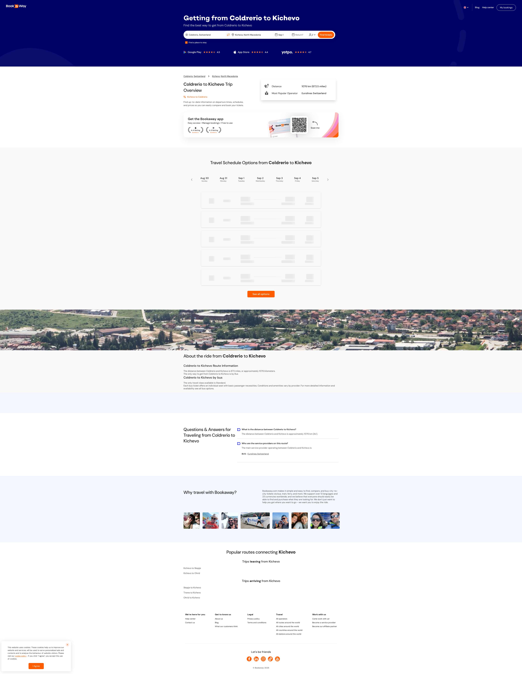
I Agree (36, 666)
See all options (261, 294)
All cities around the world (287, 626)
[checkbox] (186, 42)
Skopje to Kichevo (192, 587)
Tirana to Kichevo (192, 592)
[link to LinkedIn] (256, 658)
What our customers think (226, 626)
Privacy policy (253, 619)
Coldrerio (188, 76)
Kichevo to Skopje (192, 568)
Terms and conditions (256, 622)
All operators (281, 619)
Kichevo (216, 76)
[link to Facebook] (249, 658)
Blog (217, 622)
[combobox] (205, 35)
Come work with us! (321, 619)
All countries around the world (289, 630)
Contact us (190, 622)
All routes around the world (288, 622)
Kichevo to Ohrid (192, 573)
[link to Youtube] (277, 658)
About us (219, 619)
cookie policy (21, 656)
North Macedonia (229, 76)
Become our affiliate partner (324, 626)
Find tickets (326, 34)
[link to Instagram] (263, 658)
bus (204, 388)
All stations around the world (288, 634)
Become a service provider (324, 622)
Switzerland (199, 76)
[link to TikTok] (270, 658)
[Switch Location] (228, 34)
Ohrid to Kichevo (192, 597)
